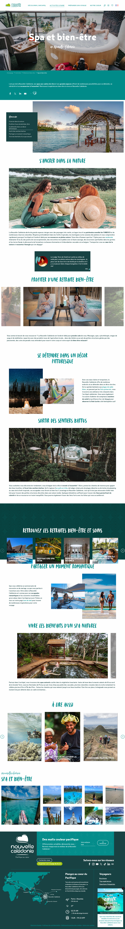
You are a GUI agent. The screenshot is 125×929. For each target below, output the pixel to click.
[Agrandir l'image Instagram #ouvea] (52, 816)
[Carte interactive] (108, 5)
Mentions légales (36, 925)
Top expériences (105, 881)
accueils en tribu (62, 488)
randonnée (109, 237)
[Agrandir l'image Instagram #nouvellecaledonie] (94, 816)
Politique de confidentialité (51, 925)
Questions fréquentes (107, 884)
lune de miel (27, 600)
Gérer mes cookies (88, 925)
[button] (105, 5)
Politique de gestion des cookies (71, 925)
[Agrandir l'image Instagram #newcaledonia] (20, 805)
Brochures (103, 878)
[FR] (117, 5)
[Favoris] (112, 5)
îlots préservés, (106, 389)
